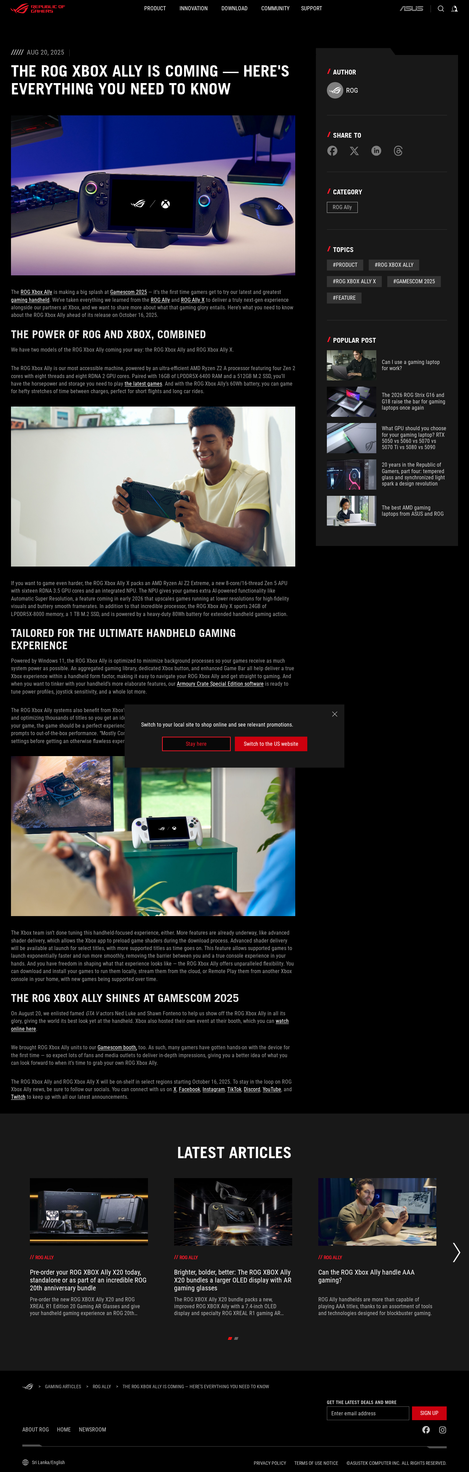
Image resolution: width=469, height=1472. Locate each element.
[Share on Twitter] (354, 150)
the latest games (143, 383)
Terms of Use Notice (316, 1463)
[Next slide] (456, 1254)
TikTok (234, 1089)
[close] (335, 714)
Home (64, 1429)
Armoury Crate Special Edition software (220, 684)
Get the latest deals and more (362, 1402)
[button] (429, 1413)
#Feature (344, 298)
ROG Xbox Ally (36, 292)
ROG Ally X (193, 300)
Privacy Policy (270, 1463)
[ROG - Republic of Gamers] (37, 8)
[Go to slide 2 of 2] (236, 1338)
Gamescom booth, (117, 1047)
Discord (252, 1089)
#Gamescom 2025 (414, 281)
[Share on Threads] (398, 150)
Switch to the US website (271, 744)
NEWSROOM (92, 1429)
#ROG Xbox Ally (394, 265)
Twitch (18, 1097)
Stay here (196, 744)
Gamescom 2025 (128, 292)
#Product (345, 265)
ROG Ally (160, 300)
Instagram (214, 1089)
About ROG (35, 1429)
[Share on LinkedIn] (376, 150)
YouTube (272, 1089)
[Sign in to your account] (454, 8)
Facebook (189, 1089)
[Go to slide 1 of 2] (230, 1338)
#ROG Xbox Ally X (354, 281)
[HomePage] (27, 1387)
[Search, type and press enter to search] (441, 8)
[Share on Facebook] (332, 150)
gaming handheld (30, 300)
